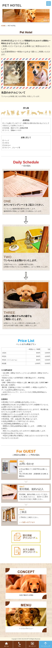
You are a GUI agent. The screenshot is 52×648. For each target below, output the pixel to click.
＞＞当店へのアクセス (27, 522)
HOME (3, 26)
